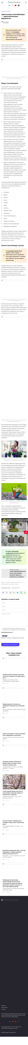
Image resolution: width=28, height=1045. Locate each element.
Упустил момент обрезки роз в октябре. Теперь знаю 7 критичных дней (13, 822)
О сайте (3, 1009)
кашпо (8, 582)
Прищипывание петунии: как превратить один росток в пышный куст (13, 705)
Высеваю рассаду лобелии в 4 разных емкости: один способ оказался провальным (12, 763)
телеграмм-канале (13, 251)
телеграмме (15, 32)
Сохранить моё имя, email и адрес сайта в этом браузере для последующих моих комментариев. (14, 629)
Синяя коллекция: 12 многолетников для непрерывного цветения (14, 734)
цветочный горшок (17, 582)
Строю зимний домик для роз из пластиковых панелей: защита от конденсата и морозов (13, 793)
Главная (3, 1005)
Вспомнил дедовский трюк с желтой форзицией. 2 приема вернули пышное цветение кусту (14, 852)
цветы (17, 584)
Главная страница (5, 11)
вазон (3, 582)
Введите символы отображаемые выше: (12, 638)
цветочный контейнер (8, 584)
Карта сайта (4, 1007)
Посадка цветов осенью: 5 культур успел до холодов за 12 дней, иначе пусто (14, 676)
